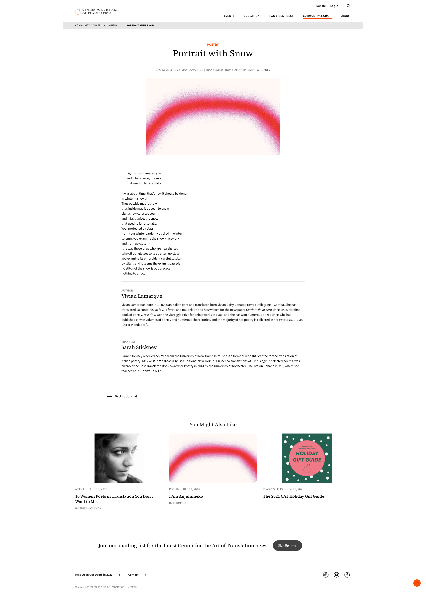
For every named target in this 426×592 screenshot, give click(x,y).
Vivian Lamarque (141, 296)
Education (252, 16)
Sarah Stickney (139, 347)
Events (229, 16)
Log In (334, 6)
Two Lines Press (281, 16)
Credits (132, 587)
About (346, 16)
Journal (113, 25)
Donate (321, 6)
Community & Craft (317, 16)
